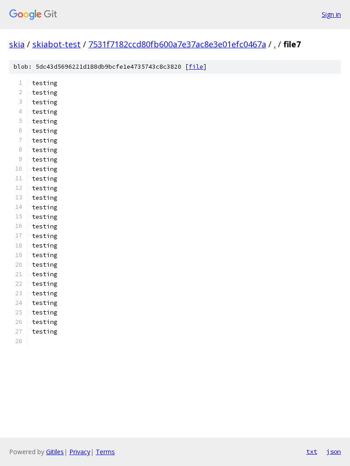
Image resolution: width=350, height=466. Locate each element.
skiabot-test (56, 44)
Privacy (79, 451)
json (333, 451)
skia (17, 44)
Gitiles (55, 451)
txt (311, 451)
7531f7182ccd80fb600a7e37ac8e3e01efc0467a (177, 44)
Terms (105, 451)
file (196, 67)
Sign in (331, 14)
